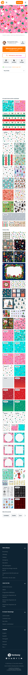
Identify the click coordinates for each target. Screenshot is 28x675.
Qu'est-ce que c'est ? (16, 67)
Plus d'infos (6, 69)
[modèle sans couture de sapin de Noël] (8, 228)
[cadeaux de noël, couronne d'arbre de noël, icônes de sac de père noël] (8, 374)
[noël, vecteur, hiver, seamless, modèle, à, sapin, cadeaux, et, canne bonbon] (8, 182)
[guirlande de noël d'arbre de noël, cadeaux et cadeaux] (6, 414)
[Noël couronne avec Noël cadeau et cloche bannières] (7, 478)
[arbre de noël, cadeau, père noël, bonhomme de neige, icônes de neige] (8, 386)
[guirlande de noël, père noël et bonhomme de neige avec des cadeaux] (6, 460)
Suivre (22, 43)
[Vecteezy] (2, 2)
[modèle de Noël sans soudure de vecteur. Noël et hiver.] (8, 275)
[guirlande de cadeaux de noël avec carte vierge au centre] (13, 401)
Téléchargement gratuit (14, 49)
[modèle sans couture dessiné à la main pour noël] (8, 299)
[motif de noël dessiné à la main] (8, 252)
